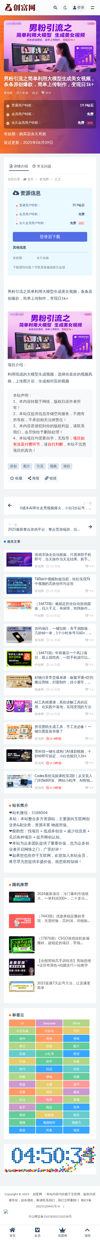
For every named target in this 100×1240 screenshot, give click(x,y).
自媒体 (49, 1115)
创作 (22, 1038)
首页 (30, 179)
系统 (22, 1115)
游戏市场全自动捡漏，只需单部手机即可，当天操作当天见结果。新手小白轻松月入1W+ (63, 559)
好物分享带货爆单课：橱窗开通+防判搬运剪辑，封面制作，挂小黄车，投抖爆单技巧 (64, 682)
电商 (49, 1099)
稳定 (49, 1107)
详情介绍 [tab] (21, 166)
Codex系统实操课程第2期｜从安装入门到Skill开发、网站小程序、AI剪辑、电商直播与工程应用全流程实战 (64, 780)
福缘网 (39, 689)
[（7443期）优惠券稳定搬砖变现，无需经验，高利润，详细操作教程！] (22, 921)
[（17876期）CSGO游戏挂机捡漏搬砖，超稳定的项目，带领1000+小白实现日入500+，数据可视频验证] (22, 945)
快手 (49, 1061)
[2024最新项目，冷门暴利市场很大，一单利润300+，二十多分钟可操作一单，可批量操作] (22, 897)
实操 (22, 1053)
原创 (13, 466)
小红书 (49, 1053)
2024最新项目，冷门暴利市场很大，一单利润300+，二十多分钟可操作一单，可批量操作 (62, 898)
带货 (76, 1053)
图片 (26, 466)
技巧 (22, 1069)
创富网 (37, 1194)
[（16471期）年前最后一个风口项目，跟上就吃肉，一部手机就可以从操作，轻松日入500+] (19, 659)
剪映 (49, 1038)
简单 (76, 1107)
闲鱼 (49, 1130)
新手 (76, 1084)
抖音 (76, 1069)
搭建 (76, 1076)
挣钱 (49, 1076)
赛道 (22, 1130)
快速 (76, 1061)
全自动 (49, 1030)
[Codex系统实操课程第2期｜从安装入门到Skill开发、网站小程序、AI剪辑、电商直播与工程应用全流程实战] (19, 781)
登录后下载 (50, 237)
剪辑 (76, 1038)
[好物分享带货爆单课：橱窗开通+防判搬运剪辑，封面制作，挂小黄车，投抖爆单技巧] (19, 681)
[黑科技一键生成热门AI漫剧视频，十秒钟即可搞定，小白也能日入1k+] (19, 755)
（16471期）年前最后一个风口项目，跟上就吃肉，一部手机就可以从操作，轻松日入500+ (63, 657)
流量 (22, 1092)
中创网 (39, 615)
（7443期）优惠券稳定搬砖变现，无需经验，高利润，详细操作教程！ (64, 921)
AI (22, 1023)
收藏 (18, 478)
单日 (22, 1046)
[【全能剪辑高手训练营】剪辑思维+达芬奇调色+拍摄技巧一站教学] (22, 968)
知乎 (22, 1107)
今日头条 (22, 1030)
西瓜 (76, 1115)
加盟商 (62, 1235)
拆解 (22, 1076)
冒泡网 (8, 93)
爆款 (76, 1092)
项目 (66, 466)
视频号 (76, 1122)
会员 (37, 1235)
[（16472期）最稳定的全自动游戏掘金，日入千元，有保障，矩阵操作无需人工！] (19, 605)
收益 (22, 1084)
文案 (49, 1084)
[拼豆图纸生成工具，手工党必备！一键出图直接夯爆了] (19, 732)
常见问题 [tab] (44, 166)
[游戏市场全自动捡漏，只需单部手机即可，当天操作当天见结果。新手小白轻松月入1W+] (19, 560)
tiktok (76, 1023)
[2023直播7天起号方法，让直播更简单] (22, 986)
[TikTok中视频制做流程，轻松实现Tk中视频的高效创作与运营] (19, 585)
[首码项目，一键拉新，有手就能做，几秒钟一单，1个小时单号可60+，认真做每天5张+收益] (19, 634)
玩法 (22, 1099)
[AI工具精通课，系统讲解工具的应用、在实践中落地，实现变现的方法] (19, 706)
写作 (76, 1030)
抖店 (49, 1069)
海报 (35, 478)
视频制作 (49, 1122)
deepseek (49, 1023)
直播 (76, 1099)
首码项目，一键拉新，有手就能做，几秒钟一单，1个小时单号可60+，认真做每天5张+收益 (63, 633)
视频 (53, 466)
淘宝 (49, 1092)
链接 (52, 478)
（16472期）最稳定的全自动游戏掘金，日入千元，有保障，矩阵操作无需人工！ (63, 608)
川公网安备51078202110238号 (50, 1216)
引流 (40, 466)
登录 (80, 7)
